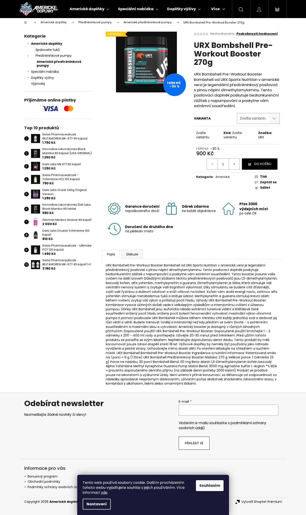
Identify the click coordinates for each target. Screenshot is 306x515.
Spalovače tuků (48, 49)
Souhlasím (209, 485)
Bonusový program (43, 476)
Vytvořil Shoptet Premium (261, 502)
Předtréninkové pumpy (54, 55)
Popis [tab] (111, 254)
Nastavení (97, 504)
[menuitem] (89, 9)
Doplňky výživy (42, 77)
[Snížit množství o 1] (212, 164)
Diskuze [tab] (132, 254)
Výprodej (38, 83)
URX (261, 137)
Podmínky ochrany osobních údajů (55, 487)
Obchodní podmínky (44, 481)
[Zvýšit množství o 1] (234, 164)
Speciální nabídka (45, 71)
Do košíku (262, 164)
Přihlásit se (194, 443)
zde (104, 492)
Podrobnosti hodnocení (257, 34)
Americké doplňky (46, 43)
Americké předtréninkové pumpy (59, 63)
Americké (222, 177)
